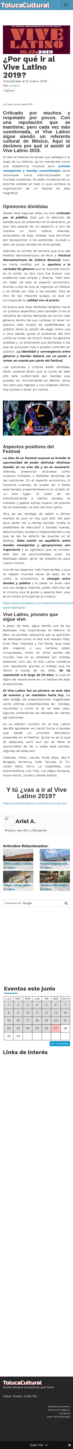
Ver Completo (60, 1043)
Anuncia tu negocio (59, 1409)
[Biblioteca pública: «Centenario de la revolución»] (18, 859)
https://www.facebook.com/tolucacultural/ (35, 803)
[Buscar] (66, 903)
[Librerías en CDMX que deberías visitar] (55, 881)
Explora (9, 90)
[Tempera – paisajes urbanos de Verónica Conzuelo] (18, 881)
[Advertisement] (36, 948)
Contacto (64, 1413)
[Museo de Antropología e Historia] (55, 859)
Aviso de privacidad (58, 1416)
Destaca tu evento (59, 1406)
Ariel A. (26, 821)
